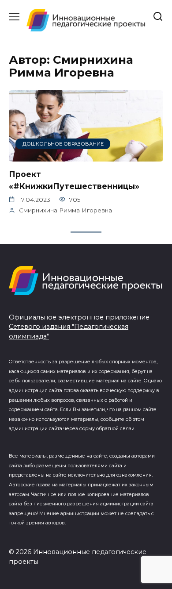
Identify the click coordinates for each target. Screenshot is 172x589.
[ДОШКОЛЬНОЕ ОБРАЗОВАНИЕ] (86, 156)
